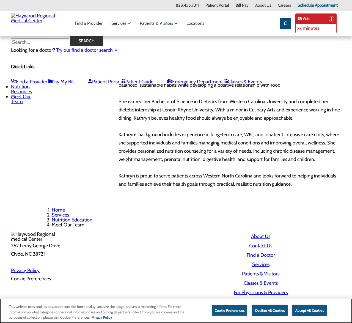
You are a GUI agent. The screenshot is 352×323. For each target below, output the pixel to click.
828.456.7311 (187, 5)
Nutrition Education (72, 220)
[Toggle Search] (285, 23)
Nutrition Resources (21, 89)
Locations (195, 23)
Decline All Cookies (270, 310)
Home (58, 210)
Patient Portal (217, 5)
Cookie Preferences (229, 310)
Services (119, 23)
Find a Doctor (261, 255)
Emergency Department (197, 82)
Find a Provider (89, 23)
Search (86, 40)
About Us (263, 5)
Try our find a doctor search (84, 50)
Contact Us (260, 245)
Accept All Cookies (309, 310)
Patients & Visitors (157, 23)
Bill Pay (242, 5)
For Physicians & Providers (261, 292)
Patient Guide (139, 82)
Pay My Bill (63, 82)
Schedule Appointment (318, 5)
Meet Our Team (21, 99)
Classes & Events (245, 82)
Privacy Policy (25, 270)
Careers (284, 5)
